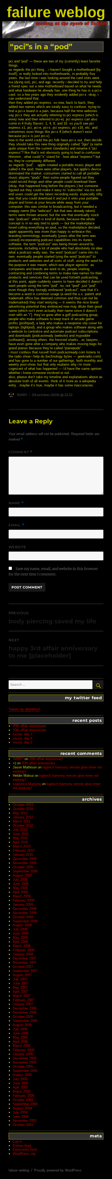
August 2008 (22, 925)
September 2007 (25, 971)
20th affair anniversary (29, 726)
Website (17, 547)
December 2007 (24, 958)
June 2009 (20, 884)
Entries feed (22, 1146)
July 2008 (20, 929)
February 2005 (23, 1096)
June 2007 (20, 983)
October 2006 (23, 1017)
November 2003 (24, 1121)
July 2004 (20, 1112)
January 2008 (23, 954)
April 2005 (20, 1087)
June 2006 (20, 1033)
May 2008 (20, 938)
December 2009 (24, 859)
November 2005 (24, 1062)
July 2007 (20, 979)
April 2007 (20, 992)
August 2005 (22, 1075)
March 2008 (21, 946)
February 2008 (23, 950)
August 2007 (22, 975)
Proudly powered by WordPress (58, 1170)
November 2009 (24, 863)
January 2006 (23, 1054)
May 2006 (20, 1037)
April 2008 (20, 942)
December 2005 (24, 1058)
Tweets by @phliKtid (24, 709)
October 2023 (23, 805)
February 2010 (23, 850)
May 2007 (20, 987)
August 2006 (22, 1025)
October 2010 (23, 825)
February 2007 (23, 1000)
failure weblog (56, 12)
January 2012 (23, 817)
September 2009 (25, 871)
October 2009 (23, 867)
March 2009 (21, 896)
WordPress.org (24, 1154)
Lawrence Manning (27, 784)
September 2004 (25, 1104)
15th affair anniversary (29, 730)
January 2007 (23, 1004)
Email (16, 525)
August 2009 (22, 875)
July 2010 (20, 830)
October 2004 (23, 1100)
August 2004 (22, 1108)
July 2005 (20, 1079)
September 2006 (25, 1021)
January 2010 (23, 855)
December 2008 (24, 909)
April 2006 (20, 1042)
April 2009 (20, 892)
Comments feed (25, 1149)
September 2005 (25, 1071)
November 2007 (24, 962)
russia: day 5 (22, 742)
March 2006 (21, 1046)
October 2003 (23, 1125)
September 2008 (25, 921)
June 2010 (20, 834)
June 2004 (20, 1116)
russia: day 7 (22, 734)
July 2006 (20, 1029)
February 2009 (23, 900)
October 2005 (23, 1066)
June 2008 (20, 933)
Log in (17, 1141)
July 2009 (20, 880)
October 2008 (23, 917)
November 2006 (24, 1012)
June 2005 (20, 1083)
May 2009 (20, 888)
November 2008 (24, 913)
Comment (20, 452)
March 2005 (21, 1091)
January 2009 (23, 904)
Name (16, 503)
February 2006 (23, 1050)
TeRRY (22, 395)
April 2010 (20, 842)
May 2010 (20, 838)
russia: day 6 (22, 738)
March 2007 (21, 996)
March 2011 (21, 821)
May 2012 (20, 813)
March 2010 (21, 846)
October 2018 (23, 809)
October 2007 (23, 967)
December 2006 (24, 1008)
